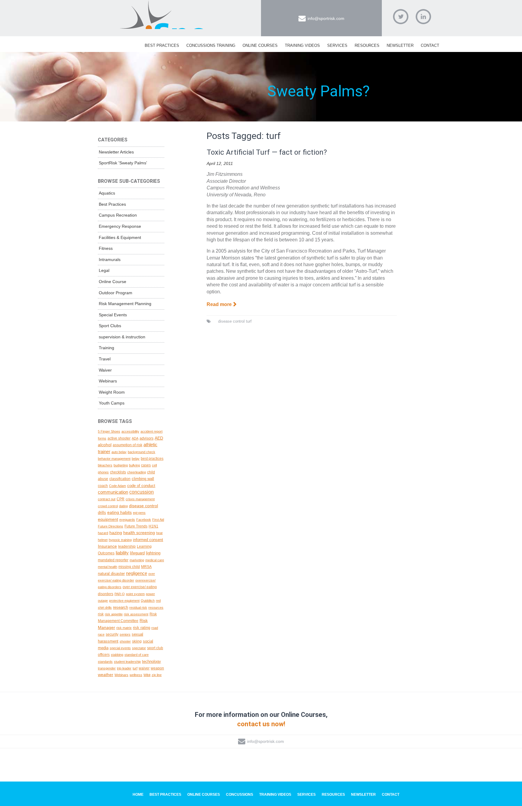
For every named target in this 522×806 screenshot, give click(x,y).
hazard (103, 533)
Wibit (146, 675)
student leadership (127, 661)
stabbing (117, 654)
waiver (144, 668)
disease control (231, 321)
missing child (129, 567)
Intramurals (110, 259)
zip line (157, 675)
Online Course (112, 281)
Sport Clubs (110, 325)
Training (106, 347)
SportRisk (163, 15)
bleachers (105, 465)
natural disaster (111, 573)
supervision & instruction (122, 336)
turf (249, 321)
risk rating (141, 627)
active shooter (119, 438)
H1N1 (153, 526)
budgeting (121, 465)
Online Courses (260, 45)
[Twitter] (400, 16)
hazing (115, 532)
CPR (120, 499)
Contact (430, 45)
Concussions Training (210, 45)
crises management (140, 499)
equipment (108, 519)
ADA (135, 438)
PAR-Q (119, 594)
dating (123, 506)
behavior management (114, 458)
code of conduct (141, 485)
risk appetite (114, 614)
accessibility (130, 431)
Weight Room (112, 392)
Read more (219, 304)
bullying (134, 465)
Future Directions (110, 526)
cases (146, 465)
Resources (367, 45)
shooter (125, 641)
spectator (139, 648)
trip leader (124, 668)
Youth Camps (111, 403)
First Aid (158, 519)
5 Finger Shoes (109, 431)
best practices (152, 458)
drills (102, 512)
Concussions (239, 794)
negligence (136, 573)
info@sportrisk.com (326, 18)
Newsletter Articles (116, 152)
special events (120, 648)
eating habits (119, 512)
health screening (139, 532)
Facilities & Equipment (120, 237)
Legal (104, 270)
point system (135, 594)
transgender (107, 668)
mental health (107, 567)
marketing (137, 560)
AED (159, 438)
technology (151, 661)
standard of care (136, 654)
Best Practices (162, 45)
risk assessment (136, 614)
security (112, 634)
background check (141, 452)
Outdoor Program (115, 292)
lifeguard (137, 553)
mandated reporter (113, 560)
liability (122, 552)
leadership (127, 546)
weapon (157, 668)
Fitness (106, 248)
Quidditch (148, 600)
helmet (103, 540)
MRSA (146, 567)
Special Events (113, 314)
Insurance (107, 546)
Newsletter (400, 45)
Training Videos (302, 45)
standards (105, 661)
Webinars (108, 381)
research (120, 607)
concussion (141, 492)
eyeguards (127, 519)
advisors (146, 438)
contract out (106, 499)
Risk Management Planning (125, 303)
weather (105, 674)
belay (136, 458)
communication (113, 492)
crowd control (108, 506)
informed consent (148, 539)
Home (138, 794)
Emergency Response (120, 226)
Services (337, 45)
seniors (125, 634)
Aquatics (107, 193)
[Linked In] (423, 16)
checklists (118, 472)
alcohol (104, 444)
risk (101, 614)
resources (155, 607)
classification (119, 479)
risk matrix (124, 628)
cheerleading (136, 472)
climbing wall (143, 478)
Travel (105, 358)
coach (103, 486)
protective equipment (124, 600)
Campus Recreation (118, 215)
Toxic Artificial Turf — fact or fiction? (267, 152)
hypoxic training (120, 540)
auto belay (119, 452)
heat (159, 533)
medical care (154, 560)
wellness (136, 675)
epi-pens (139, 512)
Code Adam (117, 486)
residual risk (138, 607)
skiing (137, 641)
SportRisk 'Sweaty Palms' (123, 162)
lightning (153, 553)
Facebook (143, 519)
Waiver (105, 370)
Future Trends (135, 526)
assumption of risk (127, 445)
